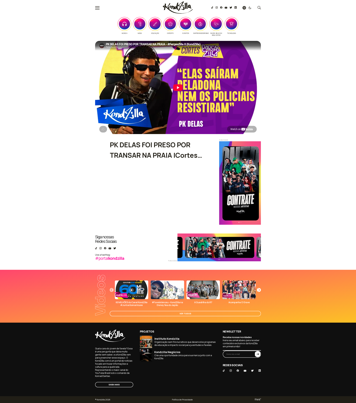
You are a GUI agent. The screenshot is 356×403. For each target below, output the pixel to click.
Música (124, 33)
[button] (259, 290)
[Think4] (257, 399)
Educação (155, 33)
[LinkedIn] (235, 7)
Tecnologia (231, 33)
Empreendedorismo (201, 33)
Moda (140, 33)
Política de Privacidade (182, 399)
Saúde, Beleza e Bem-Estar (216, 34)
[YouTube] (226, 7)
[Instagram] (216, 7)
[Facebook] (221, 7)
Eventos (185, 33)
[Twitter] (230, 7)
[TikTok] (212, 7)
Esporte (170, 33)
